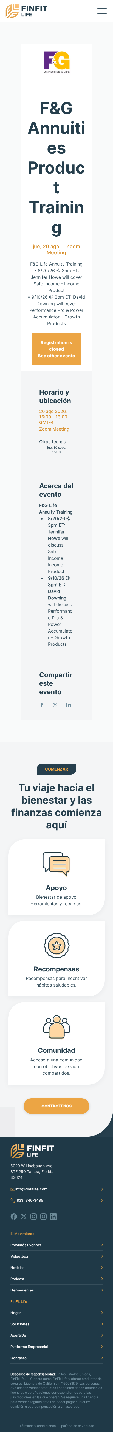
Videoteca (19, 1256)
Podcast (17, 1279)
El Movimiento (22, 1233)
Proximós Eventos (25, 1245)
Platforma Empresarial (29, 1346)
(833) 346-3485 (29, 1200)
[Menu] (102, 11)
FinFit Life (18, 1301)
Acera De (18, 1335)
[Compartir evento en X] (55, 705)
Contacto (18, 1358)
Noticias (17, 1267)
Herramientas (22, 1290)
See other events (56, 355)
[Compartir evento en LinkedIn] (68, 705)
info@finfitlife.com (31, 1189)
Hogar (15, 1313)
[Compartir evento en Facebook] (41, 705)
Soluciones (19, 1324)
